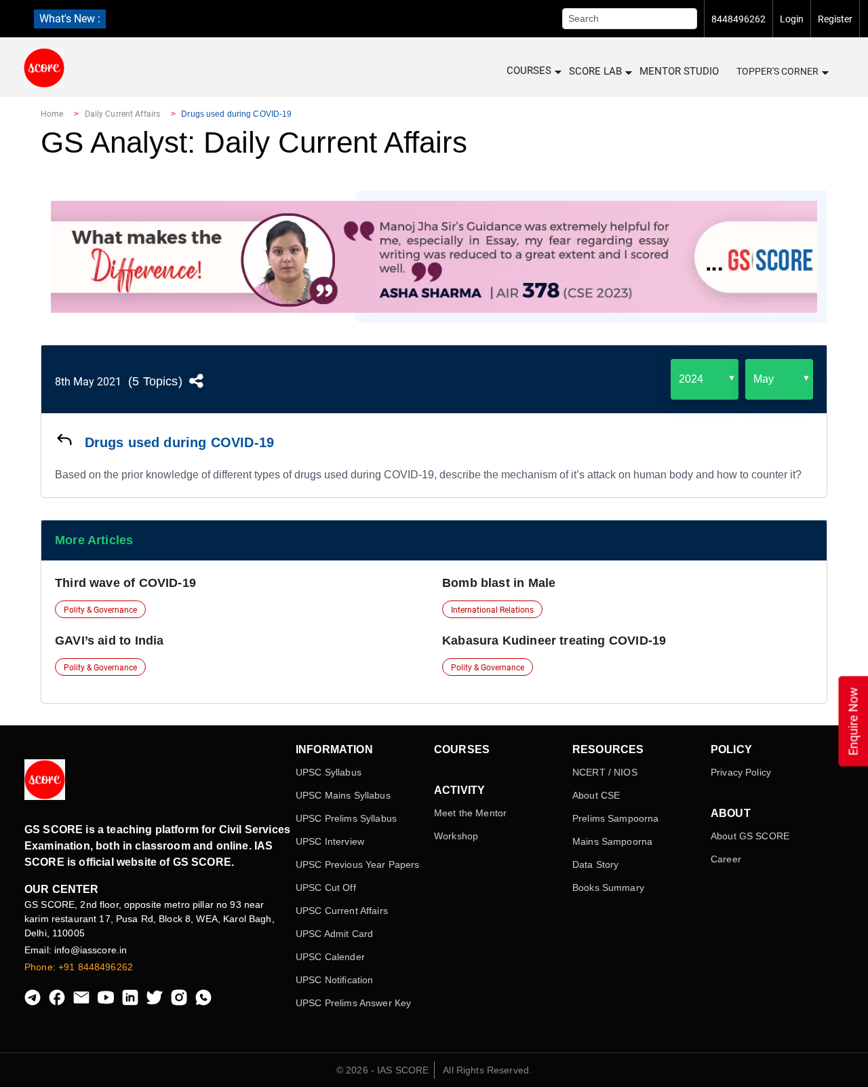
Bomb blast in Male (498, 583)
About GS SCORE (750, 836)
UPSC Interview (330, 841)
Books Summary (608, 887)
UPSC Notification (334, 979)
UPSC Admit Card (334, 933)
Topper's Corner (777, 71)
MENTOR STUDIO (679, 71)
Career (726, 859)
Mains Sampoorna (612, 841)
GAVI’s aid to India (109, 640)
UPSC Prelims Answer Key (353, 1002)
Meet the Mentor (470, 812)
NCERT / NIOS (604, 772)
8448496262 (738, 19)
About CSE (596, 795)
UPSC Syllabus (328, 772)
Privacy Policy (741, 772)
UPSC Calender (330, 956)
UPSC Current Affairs (342, 910)
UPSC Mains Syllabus (343, 795)
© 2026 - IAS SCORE (382, 1070)
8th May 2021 (88, 381)
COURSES (529, 70)
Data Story (595, 864)
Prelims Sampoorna (615, 818)
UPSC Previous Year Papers (358, 864)
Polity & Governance (100, 610)
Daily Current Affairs (123, 114)
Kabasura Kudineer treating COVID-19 (554, 640)
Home (52, 114)
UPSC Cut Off (326, 887)
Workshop (456, 836)
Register (835, 19)
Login (792, 19)
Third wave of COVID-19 (125, 583)
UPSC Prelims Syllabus (346, 818)
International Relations (492, 610)
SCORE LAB (595, 71)
